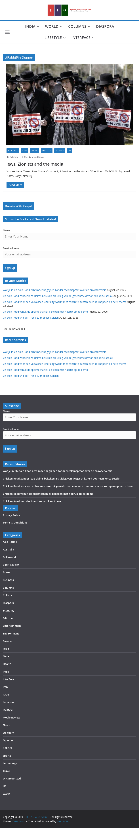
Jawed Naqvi (38, 157)
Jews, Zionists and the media (35, 164)
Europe (7, 641)
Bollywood (9, 557)
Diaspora (105, 26)
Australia (8, 549)
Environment (11, 633)
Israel (35, 150)
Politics (60, 150)
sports (7, 755)
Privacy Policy (11, 515)
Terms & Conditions (15, 522)
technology (10, 763)
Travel (6, 771)
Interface (80, 37)
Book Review (11, 564)
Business (8, 580)
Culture (7, 595)
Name (6, 230)
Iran (5, 687)
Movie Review (11, 717)
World (51, 26)
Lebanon (46, 150)
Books (6, 572)
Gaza (24, 150)
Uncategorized (12, 778)
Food (6, 648)
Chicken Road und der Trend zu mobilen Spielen (31, 317)
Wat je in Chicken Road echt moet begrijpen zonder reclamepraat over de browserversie (54, 290)
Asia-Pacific (10, 541)
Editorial (12, 150)
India (30, 26)
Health (7, 664)
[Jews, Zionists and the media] (69, 104)
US (69, 150)
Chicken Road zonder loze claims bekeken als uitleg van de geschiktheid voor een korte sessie (58, 296)
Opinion (8, 740)
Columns (77, 26)
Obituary (8, 732)
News (6, 725)
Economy (8, 610)
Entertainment (12, 625)
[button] (37, 26)
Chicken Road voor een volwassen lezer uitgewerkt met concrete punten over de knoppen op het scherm (64, 302)
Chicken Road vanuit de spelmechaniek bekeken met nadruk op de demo (45, 311)
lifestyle (53, 37)
